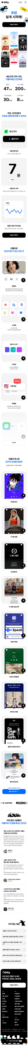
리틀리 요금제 (5, 1017)
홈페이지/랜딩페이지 (19, 1011)
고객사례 (4, 1023)
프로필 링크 (17, 993)
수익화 (3, 998)
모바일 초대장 (18, 1009)
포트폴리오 (17, 998)
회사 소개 (17, 1019)
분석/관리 (4, 1006)
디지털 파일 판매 (18, 1001)
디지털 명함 (17, 996)
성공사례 (17, 1025)
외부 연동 (4, 1001)
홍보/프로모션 (18, 1014)
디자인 (3, 1004)
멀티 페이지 (4, 1011)
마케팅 (3, 1009)
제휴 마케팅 (17, 1004)
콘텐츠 (3, 993)
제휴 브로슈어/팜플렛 (19, 1006)
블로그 (16, 1022)
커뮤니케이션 (5, 996)
